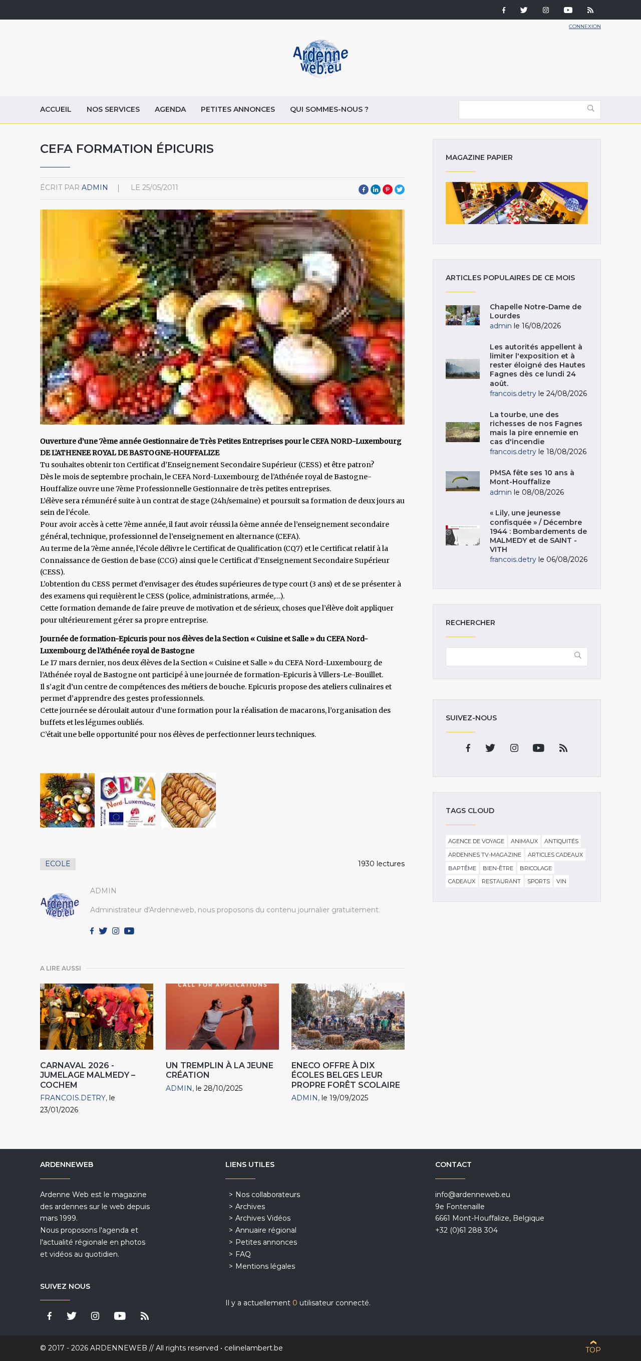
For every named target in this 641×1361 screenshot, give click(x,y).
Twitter (400, 189)
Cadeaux (461, 881)
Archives (250, 1206)
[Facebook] (503, 11)
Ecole (58, 863)
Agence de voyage (476, 841)
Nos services (113, 109)
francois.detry (73, 1097)
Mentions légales (265, 1266)
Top (593, 1349)
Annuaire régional (265, 1230)
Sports (538, 881)
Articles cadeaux (555, 854)
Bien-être (498, 868)
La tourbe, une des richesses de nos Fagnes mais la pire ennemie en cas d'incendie (536, 428)
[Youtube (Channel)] (568, 11)
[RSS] (590, 11)
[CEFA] (67, 800)
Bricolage (536, 868)
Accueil (56, 109)
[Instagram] (546, 11)
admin (95, 187)
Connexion (585, 26)
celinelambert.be (253, 1347)
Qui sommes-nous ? (329, 109)
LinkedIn (376, 189)
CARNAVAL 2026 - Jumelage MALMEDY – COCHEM (87, 1075)
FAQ (243, 1254)
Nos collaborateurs (267, 1194)
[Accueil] (320, 75)
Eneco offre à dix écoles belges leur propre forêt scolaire (346, 1075)
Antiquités (561, 841)
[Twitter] (524, 11)
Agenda (170, 109)
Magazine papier (517, 203)
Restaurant (501, 881)
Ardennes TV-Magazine (484, 854)
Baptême (462, 868)
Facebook (364, 189)
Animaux (524, 841)
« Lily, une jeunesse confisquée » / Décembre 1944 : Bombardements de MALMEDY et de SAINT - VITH (538, 531)
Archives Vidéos (262, 1218)
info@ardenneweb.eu (472, 1194)
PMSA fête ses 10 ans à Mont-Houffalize (532, 477)
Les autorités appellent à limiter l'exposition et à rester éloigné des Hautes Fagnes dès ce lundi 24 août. (537, 365)
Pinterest (388, 189)
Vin (561, 881)
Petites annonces (238, 109)
